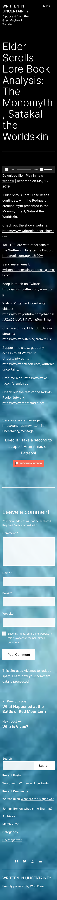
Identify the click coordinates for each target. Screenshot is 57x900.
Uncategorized (12, 840)
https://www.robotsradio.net (23, 403)
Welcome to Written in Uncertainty (25, 783)
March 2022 (10, 824)
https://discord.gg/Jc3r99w (22, 256)
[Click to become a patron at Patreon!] (28, 463)
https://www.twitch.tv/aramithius (26, 339)
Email (7, 593)
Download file (12, 175)
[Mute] (41, 169)
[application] (28, 169)
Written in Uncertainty (26, 878)
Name (7, 573)
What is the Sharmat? (38, 808)
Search (7, 758)
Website (8, 613)
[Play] (6, 169)
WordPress (37, 886)
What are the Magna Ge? (37, 798)
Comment (10, 533)
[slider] (48, 169)
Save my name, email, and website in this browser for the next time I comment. (30, 638)
